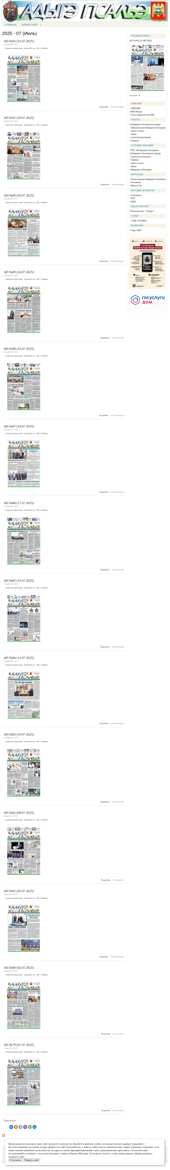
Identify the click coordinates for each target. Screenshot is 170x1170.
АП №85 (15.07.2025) (19, 580)
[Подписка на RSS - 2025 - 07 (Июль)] (3, 1134)
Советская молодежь (141, 137)
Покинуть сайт (31, 1160)
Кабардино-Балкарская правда (146, 124)
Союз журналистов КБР (142, 115)
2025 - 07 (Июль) (41, 48)
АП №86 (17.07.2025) (19, 503)
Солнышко (136, 195)
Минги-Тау (136, 185)
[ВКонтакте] (11, 1127)
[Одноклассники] (16, 1127)
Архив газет (28, 25)
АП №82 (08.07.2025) (19, 812)
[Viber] (25, 1127)
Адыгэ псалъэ (137, 131)
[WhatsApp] (30, 1127)
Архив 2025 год (29, 48)
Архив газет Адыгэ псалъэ (14, 48)
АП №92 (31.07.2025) (19, 41)
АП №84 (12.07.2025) (19, 657)
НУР (133, 198)
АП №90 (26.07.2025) (19, 195)
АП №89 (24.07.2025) (19, 272)
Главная (10, 24)
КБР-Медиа (136, 111)
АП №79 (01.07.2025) (19, 1045)
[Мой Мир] (34, 1127)
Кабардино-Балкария (141, 169)
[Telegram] (21, 1127)
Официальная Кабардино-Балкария (148, 127)
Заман (134, 134)
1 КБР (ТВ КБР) (139, 220)
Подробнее (103, 107)
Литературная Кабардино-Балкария (148, 179)
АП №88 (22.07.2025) (19, 348)
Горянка (135, 140)
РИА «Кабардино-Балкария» (145, 150)
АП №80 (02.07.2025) (19, 967)
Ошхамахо (136, 182)
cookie (97, 1144)
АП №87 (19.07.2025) (19, 426)
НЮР (133, 201)
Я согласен (15, 1160)
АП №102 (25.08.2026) (140, 40)
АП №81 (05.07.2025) (19, 891)
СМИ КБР (136, 108)
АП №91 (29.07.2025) (19, 118)
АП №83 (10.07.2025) (19, 734)
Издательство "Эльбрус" (143, 211)
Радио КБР (136, 230)
